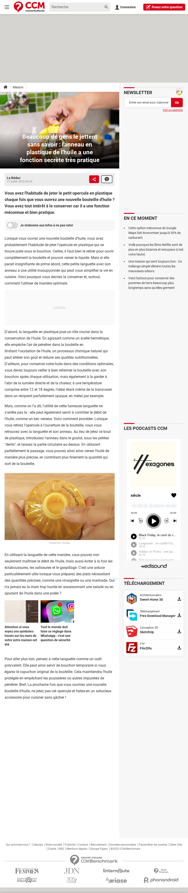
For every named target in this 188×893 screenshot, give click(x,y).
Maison (18, 87)
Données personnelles (122, 844)
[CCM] (29, 7)
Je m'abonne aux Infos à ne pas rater (46, 225)
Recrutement (98, 844)
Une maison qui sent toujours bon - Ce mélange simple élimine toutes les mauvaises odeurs (155, 266)
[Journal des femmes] (27, 871)
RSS (61, 848)
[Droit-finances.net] (161, 871)
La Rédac (13, 178)
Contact (83, 844)
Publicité (70, 844)
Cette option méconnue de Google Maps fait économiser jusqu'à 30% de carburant (154, 232)
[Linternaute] (116, 871)
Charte (52, 848)
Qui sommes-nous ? (18, 844)
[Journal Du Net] (71, 871)
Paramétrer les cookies (153, 844)
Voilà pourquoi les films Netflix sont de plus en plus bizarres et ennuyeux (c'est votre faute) (155, 249)
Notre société (54, 844)
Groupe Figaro (99, 848)
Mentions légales (76, 848)
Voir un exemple (173, 110)
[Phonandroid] (161, 880)
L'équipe (38, 844)
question (167, 7)
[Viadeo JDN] (71, 880)
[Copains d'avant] (27, 880)
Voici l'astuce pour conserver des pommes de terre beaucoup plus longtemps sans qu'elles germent (151, 283)
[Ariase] (116, 880)
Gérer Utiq (176, 844)
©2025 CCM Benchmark (125, 848)
